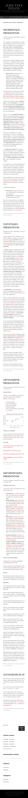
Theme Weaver (19, 793)
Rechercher (5, 725)
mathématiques (6, 180)
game (23, 124)
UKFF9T (10, 410)
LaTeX (11, 182)
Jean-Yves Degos (14, 7)
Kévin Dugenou (13, 329)
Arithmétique (11, 708)
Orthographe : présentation (8, 744)
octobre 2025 (6, 767)
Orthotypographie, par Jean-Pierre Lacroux (12, 450)
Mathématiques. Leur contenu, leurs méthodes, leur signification (15, 545)
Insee (13, 236)
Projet (16, 435)
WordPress (21, 792)
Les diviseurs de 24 (13, 674)
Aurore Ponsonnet (8, 439)
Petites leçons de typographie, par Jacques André (13, 453)
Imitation (20, 124)
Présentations (11, 213)
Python (16, 182)
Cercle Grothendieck (11, 540)
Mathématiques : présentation (9, 746)
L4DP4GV (5, 398)
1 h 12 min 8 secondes (17, 210)
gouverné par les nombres (12, 304)
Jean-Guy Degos (8, 94)
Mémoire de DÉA (10, 562)
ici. (8, 604)
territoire (13, 312)
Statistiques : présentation (8, 741)
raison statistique (10, 302)
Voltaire (18, 435)
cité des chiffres (11, 334)
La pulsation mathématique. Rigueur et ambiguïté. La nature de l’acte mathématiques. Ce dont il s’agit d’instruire (15, 508)
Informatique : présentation (8, 739)
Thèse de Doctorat (16, 569)
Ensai (8, 554)
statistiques (15, 180)
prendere (19, 291)
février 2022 (5, 769)
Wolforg (17, 795)
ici (13, 194)
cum (16, 291)
